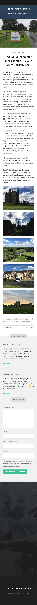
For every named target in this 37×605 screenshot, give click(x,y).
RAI (28, 321)
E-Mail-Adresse (10, 442)
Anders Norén (23, 593)
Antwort (6, 363)
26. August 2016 (14, 344)
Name (5, 432)
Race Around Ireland (17, 321)
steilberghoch (18, 9)
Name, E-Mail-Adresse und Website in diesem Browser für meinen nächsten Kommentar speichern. (18, 463)
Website (6, 451)
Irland (6, 321)
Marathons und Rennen (13, 319)
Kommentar (8, 408)
